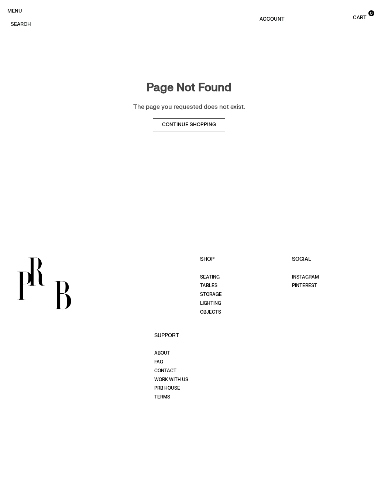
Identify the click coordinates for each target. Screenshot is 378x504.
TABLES (208, 286)
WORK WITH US (171, 380)
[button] (349, 17)
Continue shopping (189, 125)
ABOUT (162, 353)
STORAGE (211, 294)
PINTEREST (304, 286)
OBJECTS (210, 312)
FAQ (158, 362)
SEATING (210, 277)
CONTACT (165, 371)
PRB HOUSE (167, 388)
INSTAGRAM (305, 277)
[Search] (21, 23)
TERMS (162, 397)
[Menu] (14, 10)
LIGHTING (210, 303)
